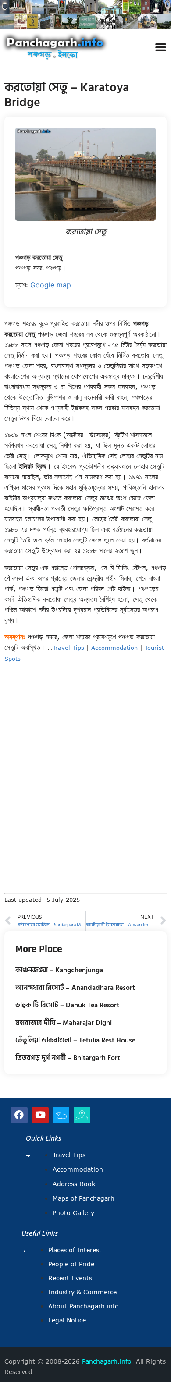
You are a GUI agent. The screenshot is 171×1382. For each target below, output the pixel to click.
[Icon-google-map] (82, 1115)
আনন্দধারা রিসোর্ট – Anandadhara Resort (75, 987)
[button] (161, 47)
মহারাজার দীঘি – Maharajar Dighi (63, 1022)
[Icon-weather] (61, 1115)
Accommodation (114, 647)
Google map (50, 284)
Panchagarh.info (107, 1361)
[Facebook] (19, 1115)
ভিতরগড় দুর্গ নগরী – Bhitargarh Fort (67, 1057)
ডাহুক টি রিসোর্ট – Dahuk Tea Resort (67, 1005)
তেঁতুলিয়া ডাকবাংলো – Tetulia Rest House (75, 1040)
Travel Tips (68, 647)
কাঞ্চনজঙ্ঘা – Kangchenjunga (59, 970)
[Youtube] (40, 1115)
